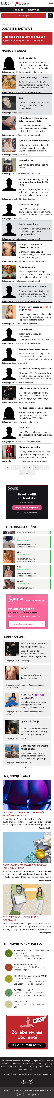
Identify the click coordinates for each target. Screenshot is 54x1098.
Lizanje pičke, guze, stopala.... (34, 348)
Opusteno (24, 427)
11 (46, 467)
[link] (27, 611)
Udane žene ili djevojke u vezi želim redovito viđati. (34, 119)
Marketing (47, 1074)
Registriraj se (33, 9)
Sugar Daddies (29, 199)
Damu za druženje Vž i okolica (34, 77)
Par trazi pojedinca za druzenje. (35, 407)
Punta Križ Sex (20, 1001)
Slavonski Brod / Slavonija (32, 286)
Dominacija (25, 661)
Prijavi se (19, 9)
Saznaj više (32, 1094)
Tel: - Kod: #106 (26, 571)
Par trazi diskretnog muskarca (35, 368)
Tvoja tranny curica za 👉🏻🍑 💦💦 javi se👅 (35, 308)
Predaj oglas (24, 15)
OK (20, 1094)
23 (27, 472)
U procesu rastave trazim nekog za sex (34, 747)
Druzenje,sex (25, 329)
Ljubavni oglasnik (8, 24)
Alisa (19, 563)
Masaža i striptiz (21, 969)
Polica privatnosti (33, 1074)
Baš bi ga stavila (27, 57)
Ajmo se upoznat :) (28, 266)
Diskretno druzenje (29, 204)
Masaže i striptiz (21, 685)
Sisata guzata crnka (29, 447)
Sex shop (23, 1069)
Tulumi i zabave (44, 1066)
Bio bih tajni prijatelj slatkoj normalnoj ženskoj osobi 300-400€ (34, 182)
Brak (3, 1066)
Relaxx (24, 667)
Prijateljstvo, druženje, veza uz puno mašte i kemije (33, 646)
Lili (18, 534)
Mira (19, 549)
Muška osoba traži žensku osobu (28, 92)
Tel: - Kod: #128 (26, 542)
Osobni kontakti (17, 112)
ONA (30, 763)
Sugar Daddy (16, 199)
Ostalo (32, 1069)
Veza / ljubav (44, 1063)
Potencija (16, 1063)
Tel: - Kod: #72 (26, 557)
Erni (21, 97)
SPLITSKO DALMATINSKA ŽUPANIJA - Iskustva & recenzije (31, 977)
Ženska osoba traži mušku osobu (29, 72)
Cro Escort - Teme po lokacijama (29, 958)
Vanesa (20, 578)
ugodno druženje (30, 721)
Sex (12, 72)
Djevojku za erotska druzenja (34, 140)
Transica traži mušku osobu (26, 324)
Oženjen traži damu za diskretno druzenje (30, 246)
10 (41, 467)
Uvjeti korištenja (10, 1074)
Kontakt (21, 1074)
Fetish (17, 661)
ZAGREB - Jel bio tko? (23, 990)
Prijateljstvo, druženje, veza (33, 388)
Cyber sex (15, 461)
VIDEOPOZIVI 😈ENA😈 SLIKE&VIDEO (32, 696)
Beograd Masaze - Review (26, 964)
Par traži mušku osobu (24, 382)
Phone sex (23, 1066)
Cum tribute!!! (26, 160)
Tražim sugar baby (28, 224)
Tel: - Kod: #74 (26, 586)
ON (26, 112)
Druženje (37, 40)
